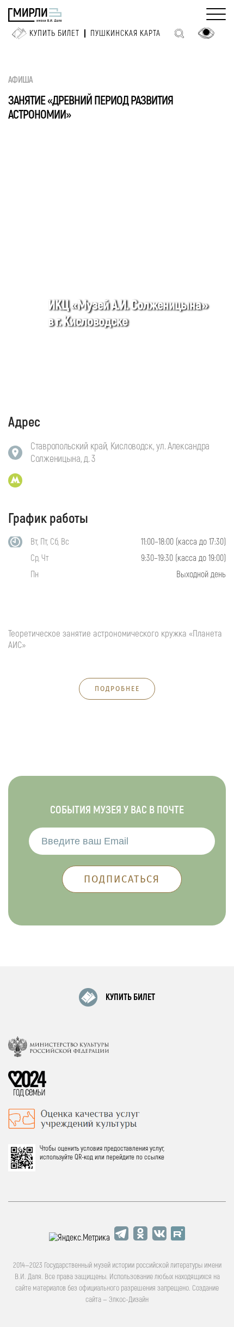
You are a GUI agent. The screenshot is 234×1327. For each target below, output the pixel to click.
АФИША (20, 80)
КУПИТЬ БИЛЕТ (130, 997)
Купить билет (54, 33)
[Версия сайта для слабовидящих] (206, 33)
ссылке (154, 1157)
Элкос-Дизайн (129, 1299)
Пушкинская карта (125, 33)
